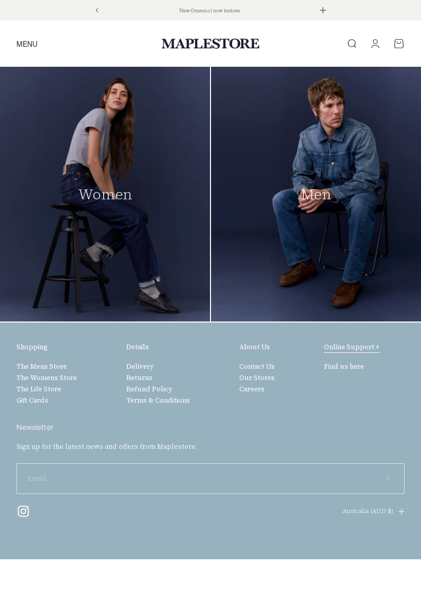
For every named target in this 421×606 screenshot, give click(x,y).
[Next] (323, 10)
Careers (251, 389)
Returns (139, 378)
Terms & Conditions (158, 400)
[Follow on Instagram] (23, 511)
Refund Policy (149, 389)
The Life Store (38, 389)
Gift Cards (32, 400)
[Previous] (97, 10)
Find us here (344, 367)
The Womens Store (46, 378)
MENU (26, 43)
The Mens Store (41, 367)
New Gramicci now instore (209, 10)
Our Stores (257, 378)
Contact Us (257, 367)
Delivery (140, 367)
